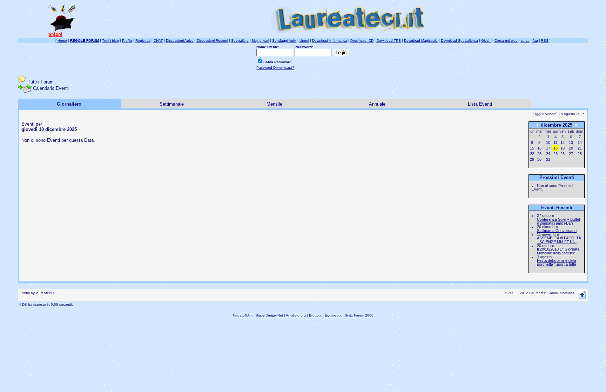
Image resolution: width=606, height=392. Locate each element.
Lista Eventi (480, 104)
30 (539, 159)
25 (555, 154)
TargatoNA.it (242, 315)
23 (539, 154)
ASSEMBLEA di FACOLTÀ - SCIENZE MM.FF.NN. (559, 240)
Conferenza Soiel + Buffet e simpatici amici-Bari (558, 221)
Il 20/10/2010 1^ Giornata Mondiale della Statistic (558, 251)
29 (532, 159)
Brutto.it (315, 315)
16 (539, 148)
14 (580, 142)
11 (555, 142)
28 (580, 154)
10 (548, 142)
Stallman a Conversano (557, 230)
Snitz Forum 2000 (359, 315)
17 (548, 148)
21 (580, 148)
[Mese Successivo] (576, 125)
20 (571, 148)
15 (532, 148)
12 (562, 142)
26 (562, 154)
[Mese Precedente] (537, 125)
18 (555, 148)
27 (571, 154)
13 (571, 142)
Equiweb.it (333, 315)
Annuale (377, 104)
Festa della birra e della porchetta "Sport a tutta (556, 262)
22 (532, 154)
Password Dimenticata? (275, 67)
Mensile (274, 104)
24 (548, 154)
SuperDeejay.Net (269, 315)
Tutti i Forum (41, 82)
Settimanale (172, 104)
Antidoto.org (296, 315)
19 (562, 148)
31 (548, 159)
